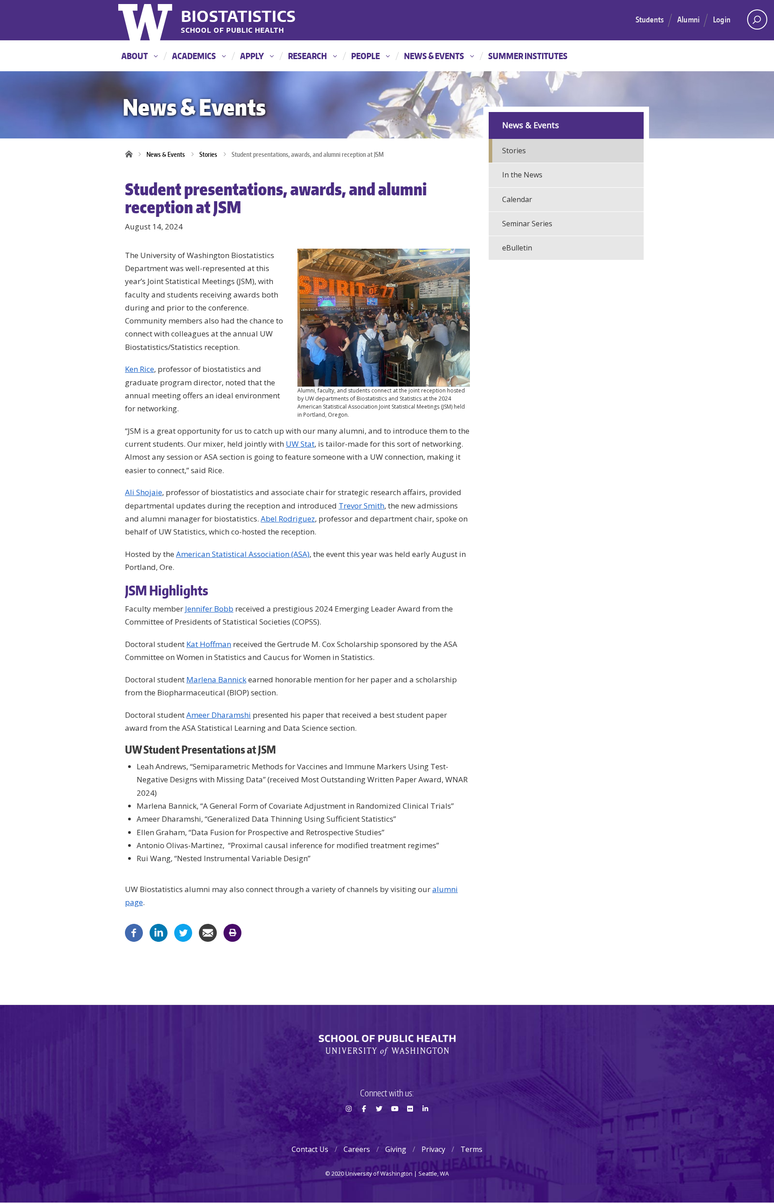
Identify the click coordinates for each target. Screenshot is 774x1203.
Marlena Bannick (216, 679)
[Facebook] (134, 932)
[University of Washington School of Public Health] (387, 1045)
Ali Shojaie (143, 492)
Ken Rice (139, 369)
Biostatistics (238, 16)
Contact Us (310, 1149)
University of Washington (146, 20)
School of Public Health (232, 30)
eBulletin (517, 248)
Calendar (517, 199)
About (134, 55)
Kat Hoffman (208, 644)
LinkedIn (425, 1125)
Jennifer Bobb (209, 609)
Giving (395, 1149)
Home (131, 154)
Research (307, 55)
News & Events (434, 55)
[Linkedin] (159, 932)
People (365, 55)
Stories (208, 154)
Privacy (433, 1149)
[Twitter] (183, 932)
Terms (471, 1149)
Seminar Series (527, 224)
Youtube (394, 1125)
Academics (194, 55)
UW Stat (300, 444)
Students (650, 19)
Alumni (688, 19)
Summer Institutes (528, 55)
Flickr (410, 1125)
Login (722, 19)
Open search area (757, 19)
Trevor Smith (361, 505)
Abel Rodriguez (288, 518)
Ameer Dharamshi (218, 715)
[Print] (232, 932)
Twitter (379, 1125)
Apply (252, 55)
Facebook (364, 1125)
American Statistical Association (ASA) (243, 554)
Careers (357, 1149)
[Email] (208, 932)
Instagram (348, 1125)
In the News (522, 175)
